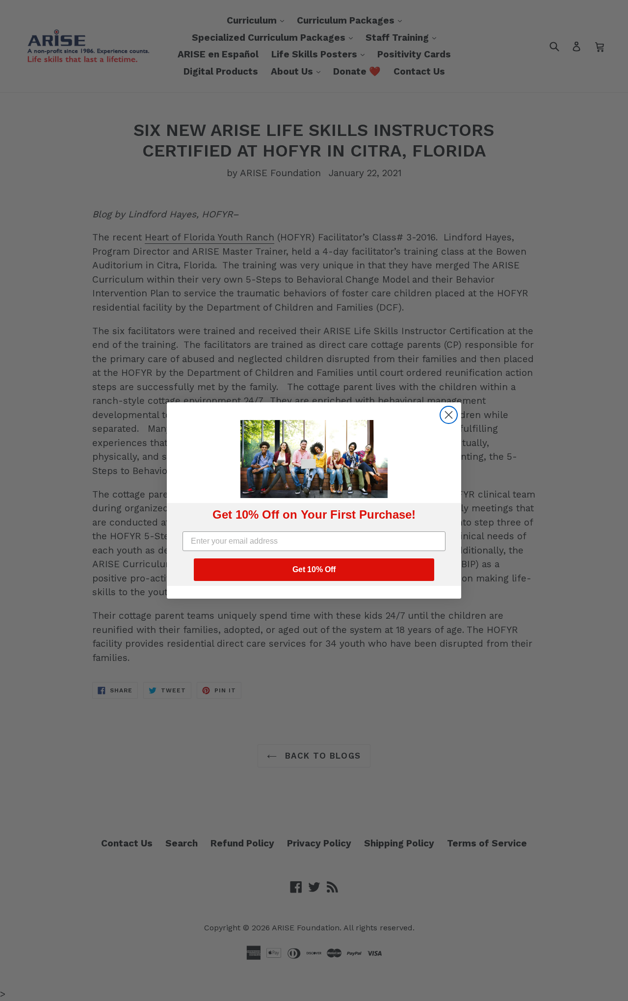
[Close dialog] (448, 414)
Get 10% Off (314, 569)
